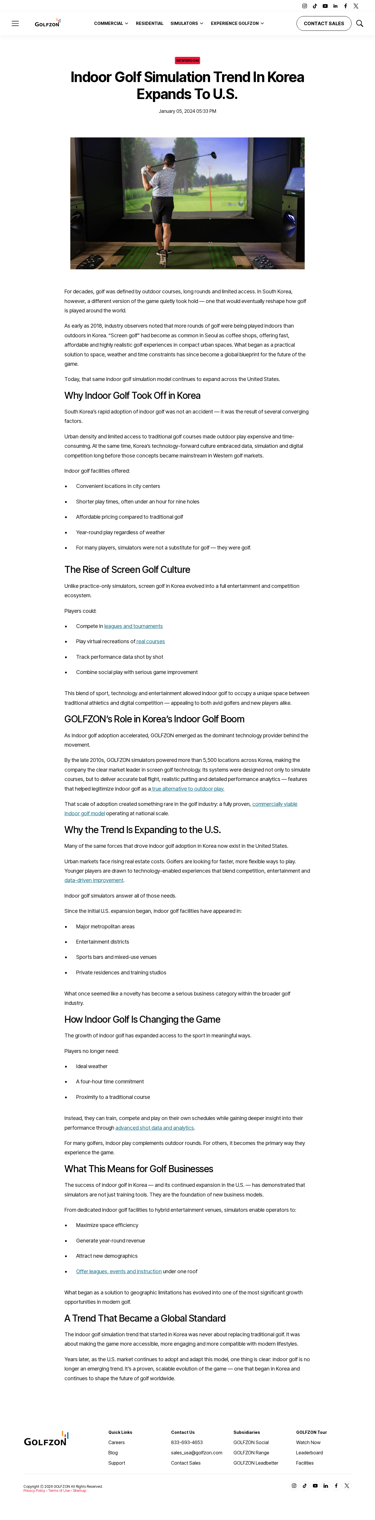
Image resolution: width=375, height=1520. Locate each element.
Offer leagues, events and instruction (119, 1271)
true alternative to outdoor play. (187, 789)
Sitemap (79, 1490)
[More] (126, 23)
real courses (150, 641)
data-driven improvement (93, 880)
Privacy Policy (34, 1490)
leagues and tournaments (133, 626)
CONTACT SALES (324, 23)
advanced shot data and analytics (154, 1128)
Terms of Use (59, 1490)
